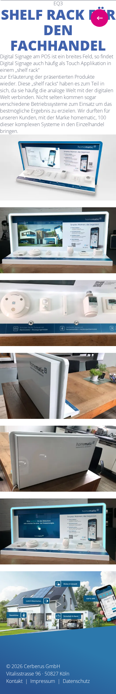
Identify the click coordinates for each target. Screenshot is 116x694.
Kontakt (14, 681)
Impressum (42, 681)
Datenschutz (76, 681)
